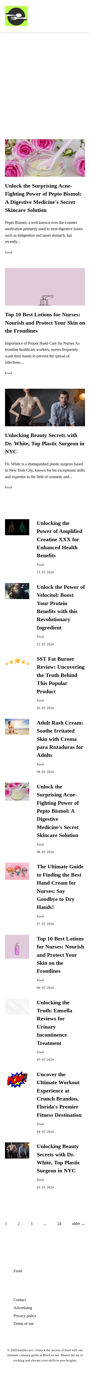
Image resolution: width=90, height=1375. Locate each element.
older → (78, 1223)
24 (59, 1223)
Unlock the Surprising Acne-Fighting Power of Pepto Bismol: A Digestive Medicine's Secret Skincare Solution (58, 811)
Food (8, 252)
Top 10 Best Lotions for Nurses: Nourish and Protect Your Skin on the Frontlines (45, 323)
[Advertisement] (45, 80)
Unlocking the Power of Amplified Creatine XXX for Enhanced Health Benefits (59, 539)
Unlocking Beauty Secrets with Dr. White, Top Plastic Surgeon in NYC (44, 443)
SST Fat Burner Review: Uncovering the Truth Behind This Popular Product (60, 675)
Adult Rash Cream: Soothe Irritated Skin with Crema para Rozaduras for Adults (60, 739)
